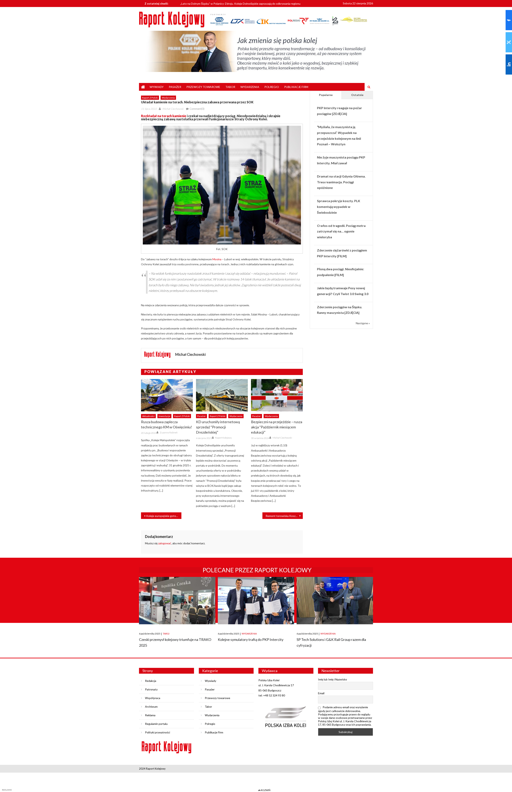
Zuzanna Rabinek (169, 432)
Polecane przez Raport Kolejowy (257, 570)
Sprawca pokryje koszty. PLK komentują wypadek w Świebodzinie (338, 206)
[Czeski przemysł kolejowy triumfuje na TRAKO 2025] (177, 600)
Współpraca (152, 698)
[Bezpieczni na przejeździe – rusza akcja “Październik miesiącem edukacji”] (277, 395)
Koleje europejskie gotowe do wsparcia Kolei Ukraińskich (163, 516)
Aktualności (148, 416)
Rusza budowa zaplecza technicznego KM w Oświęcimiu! (166, 424)
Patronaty (151, 689)
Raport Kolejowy (223, 437)
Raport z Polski (150, 97)
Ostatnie (357, 95)
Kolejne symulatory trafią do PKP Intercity (250, 639)
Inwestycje (164, 416)
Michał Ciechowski (172, 108)
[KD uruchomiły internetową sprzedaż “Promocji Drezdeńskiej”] (222, 395)
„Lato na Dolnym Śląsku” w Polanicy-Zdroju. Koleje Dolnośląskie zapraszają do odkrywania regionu (240, 3)
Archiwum (151, 706)
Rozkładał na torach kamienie (163, 116)
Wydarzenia (249, 87)
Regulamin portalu (156, 723)
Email (321, 693)
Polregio (271, 87)
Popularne (326, 95)
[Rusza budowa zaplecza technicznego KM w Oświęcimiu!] (167, 395)
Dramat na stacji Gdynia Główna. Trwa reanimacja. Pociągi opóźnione (341, 182)
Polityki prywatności (157, 732)
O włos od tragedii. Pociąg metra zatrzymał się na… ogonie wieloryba (341, 231)
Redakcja (150, 680)
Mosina (216, 259)
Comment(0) (197, 108)
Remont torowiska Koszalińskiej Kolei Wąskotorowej (284, 516)
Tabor (230, 87)
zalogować (164, 543)
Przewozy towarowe (203, 87)
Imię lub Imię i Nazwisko (332, 679)
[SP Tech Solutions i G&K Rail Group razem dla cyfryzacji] (335, 600)
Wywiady (157, 87)
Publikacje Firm (296, 87)
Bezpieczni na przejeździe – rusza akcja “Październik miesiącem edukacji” (276, 427)
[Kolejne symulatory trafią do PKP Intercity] (256, 600)
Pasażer (175, 87)
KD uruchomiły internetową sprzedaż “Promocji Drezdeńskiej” (218, 427)
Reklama (150, 715)
